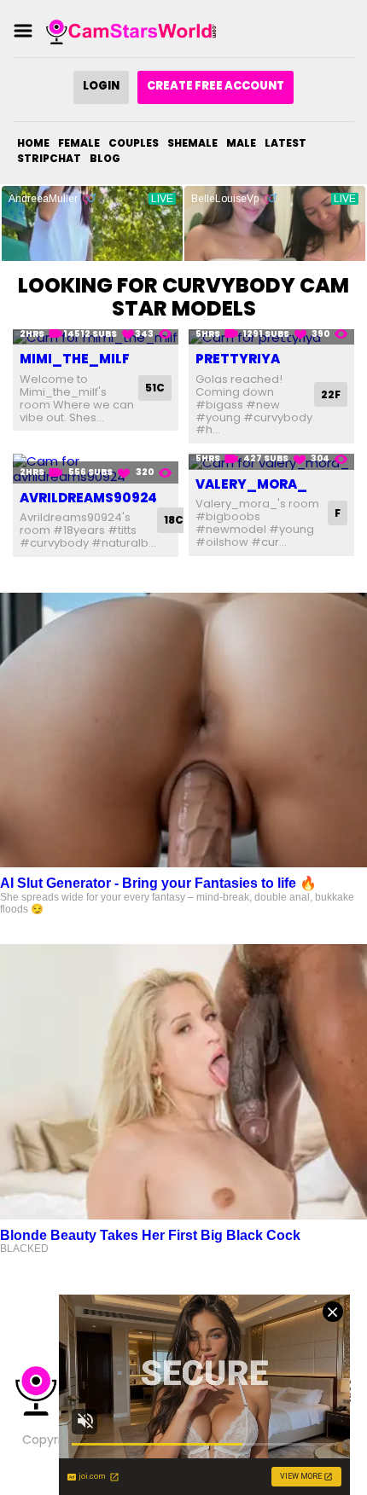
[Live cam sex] (131, 31)
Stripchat (49, 158)
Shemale (192, 143)
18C (174, 520)
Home (33, 143)
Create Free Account (215, 86)
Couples (133, 143)
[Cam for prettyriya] (271, 337)
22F (331, 394)
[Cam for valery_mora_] (271, 462)
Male (241, 143)
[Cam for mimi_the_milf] (95, 337)
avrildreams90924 (88, 498)
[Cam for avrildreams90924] (95, 469)
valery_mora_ (251, 484)
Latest (285, 143)
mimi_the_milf (75, 359)
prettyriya (237, 359)
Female (79, 143)
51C (155, 387)
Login (101, 86)
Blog (105, 158)
